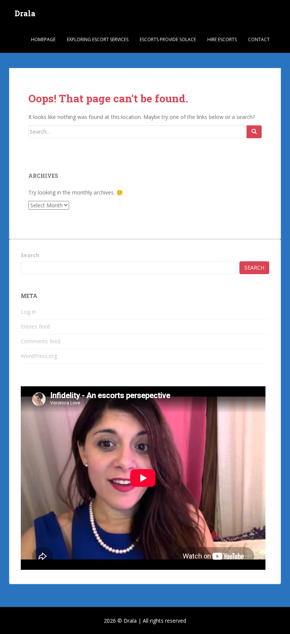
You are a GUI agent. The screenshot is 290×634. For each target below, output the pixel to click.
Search (30, 255)
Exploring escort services (97, 39)
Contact (259, 39)
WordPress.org (39, 355)
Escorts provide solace (168, 39)
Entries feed (35, 326)
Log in (28, 311)
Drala (25, 13)
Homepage (43, 39)
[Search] (254, 131)
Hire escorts (222, 39)
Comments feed (40, 341)
